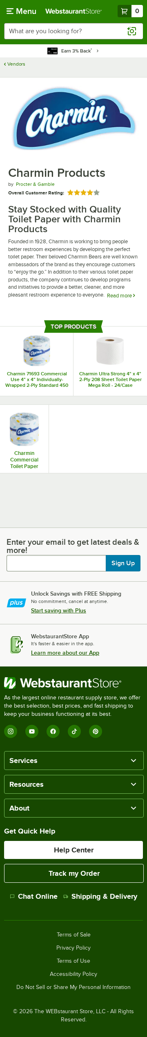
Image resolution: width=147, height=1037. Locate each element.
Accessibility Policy (73, 974)
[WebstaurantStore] (73, 683)
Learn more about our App (65, 652)
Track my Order (74, 873)
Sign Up (123, 563)
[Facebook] (53, 731)
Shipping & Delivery (104, 896)
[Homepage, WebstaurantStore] (73, 11)
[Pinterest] (95, 731)
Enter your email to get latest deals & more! (73, 546)
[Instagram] (10, 731)
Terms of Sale (74, 935)
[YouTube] (31, 731)
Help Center (74, 850)
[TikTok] (74, 731)
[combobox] (73, 31)
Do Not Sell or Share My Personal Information (73, 987)
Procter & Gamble (35, 184)
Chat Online (38, 896)
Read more (120, 295)
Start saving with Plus (58, 610)
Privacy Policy (73, 948)
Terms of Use (73, 961)
